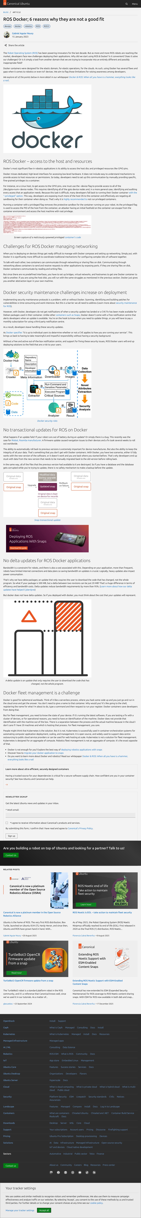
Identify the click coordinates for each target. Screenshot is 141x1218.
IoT (5, 1060)
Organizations (56, 1073)
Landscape (8, 1106)
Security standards (97, 1096)
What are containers (59, 1113)
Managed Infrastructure (87, 1142)
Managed (69, 1027)
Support (62, 1021)
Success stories (68, 1067)
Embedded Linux (70, 1060)
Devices (103, 1136)
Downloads (9, 1123)
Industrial (67, 1153)
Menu (135, 4)
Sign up (11, 836)
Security (7, 1096)
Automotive (55, 1153)
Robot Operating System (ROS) (23, 53)
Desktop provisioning (86, 1136)
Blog (6, 12)
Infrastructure (67, 1142)
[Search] (126, 4)
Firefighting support (118, 1129)
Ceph (5, 1027)
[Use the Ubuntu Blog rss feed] (95, 1173)
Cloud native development (80, 1147)
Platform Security (58, 1096)
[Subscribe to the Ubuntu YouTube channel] (80, 1173)
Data (56, 1142)
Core (79, 1123)
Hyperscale (55, 1080)
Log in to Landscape (110, 1106)
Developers (71, 1073)
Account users (77, 1129)
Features (54, 1067)
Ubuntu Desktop (11, 1073)
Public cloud (63, 1090)
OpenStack (9, 1021)
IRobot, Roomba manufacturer (26, 440)
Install (52, 1021)
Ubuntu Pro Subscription (61, 1136)
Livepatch (81, 1096)
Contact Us (11, 855)
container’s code (73, 237)
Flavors (83, 1073)
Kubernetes (9, 1034)
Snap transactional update (47, 520)
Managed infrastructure (15, 1040)
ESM (71, 1096)
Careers (78, 1165)
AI (50, 1142)
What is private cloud (86, 1087)
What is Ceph (56, 1027)
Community (81, 1054)
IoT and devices (57, 1147)
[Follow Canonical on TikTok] (87, 1173)
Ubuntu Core (9, 1067)
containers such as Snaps (68, 315)
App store (54, 1060)
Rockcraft (54, 1116)
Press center (109, 1165)
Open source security (111, 1142)
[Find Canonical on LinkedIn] (66, 1173)
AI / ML (7, 1047)
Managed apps (57, 1040)
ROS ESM (54, 1054)
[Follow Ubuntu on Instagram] (73, 1173)
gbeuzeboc (8, 1004)
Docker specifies (14, 332)
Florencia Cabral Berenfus (84, 935)
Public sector (81, 1153)
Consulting (82, 1027)
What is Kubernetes (59, 1034)
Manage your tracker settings (20, 1210)
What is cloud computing (62, 1087)
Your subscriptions (58, 1129)
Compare (77, 1106)
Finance (100, 1153)
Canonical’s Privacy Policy (80, 828)
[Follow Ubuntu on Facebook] (59, 1173)
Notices (120, 1096)
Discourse (100, 1129)
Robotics (7, 1054)
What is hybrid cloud (110, 1087)
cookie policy (96, 1203)
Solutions (8, 1142)
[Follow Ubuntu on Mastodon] (52, 1173)
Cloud (6, 1087)
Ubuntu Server (10, 1080)
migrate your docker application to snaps (44, 753)
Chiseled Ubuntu (80, 1113)
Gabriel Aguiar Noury (22, 33)
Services (82, 1067)
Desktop (54, 1123)
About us (54, 1165)
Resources (104, 1034)
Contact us (11, 1166)
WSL (72, 1123)
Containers (8, 1113)
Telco (91, 1153)
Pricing (89, 1129)
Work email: (13, 810)
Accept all (44, 1210)
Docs (92, 1027)
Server (63, 1123)
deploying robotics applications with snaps (81, 749)
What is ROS (67, 1054)
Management (87, 1060)
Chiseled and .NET (100, 1113)
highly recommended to (75, 199)
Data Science (69, 1047)
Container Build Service (122, 1113)
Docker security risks (47, 421)
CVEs (111, 1096)
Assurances (55, 1100)
